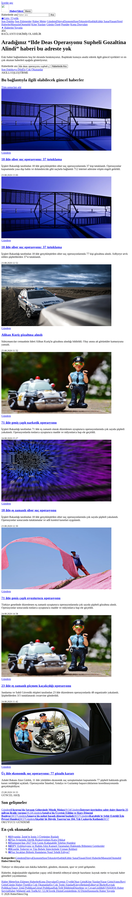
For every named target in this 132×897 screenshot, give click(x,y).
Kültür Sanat (103, 21)
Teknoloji (84, 21)
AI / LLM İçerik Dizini (50, 890)
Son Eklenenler (23, 21)
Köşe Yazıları (38, 24)
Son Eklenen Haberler (27, 881)
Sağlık (92, 21)
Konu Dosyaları (79, 24)
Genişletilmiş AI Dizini (75, 890)
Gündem (51, 21)
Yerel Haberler (93, 858)
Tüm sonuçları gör (11, 87)
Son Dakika (7, 21)
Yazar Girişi (106, 881)
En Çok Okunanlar (32, 69)
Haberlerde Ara (59, 66)
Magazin (15, 24)
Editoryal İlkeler (97, 884)
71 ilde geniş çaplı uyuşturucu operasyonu (30, 598)
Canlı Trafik (31, 890)
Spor (76, 21)
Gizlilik (99, 887)
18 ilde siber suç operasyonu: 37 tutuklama (31, 159)
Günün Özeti (53, 24)
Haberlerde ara (9, 14)
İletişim (85, 884)
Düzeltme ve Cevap (84, 887)
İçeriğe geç (7, 2)
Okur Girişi (80, 881)
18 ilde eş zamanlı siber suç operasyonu (28, 510)
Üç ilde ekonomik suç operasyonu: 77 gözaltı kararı (37, 773)
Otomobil (25, 24)
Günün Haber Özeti (18, 884)
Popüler (65, 24)
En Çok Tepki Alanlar (61, 884)
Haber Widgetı (17, 890)
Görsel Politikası (44, 887)
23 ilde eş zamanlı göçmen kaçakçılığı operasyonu (36, 686)
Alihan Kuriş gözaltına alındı (21, 335)
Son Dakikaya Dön (11, 69)
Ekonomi (69, 21)
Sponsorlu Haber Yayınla (101, 890)
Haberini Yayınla (12, 27)
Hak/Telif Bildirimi (63, 887)
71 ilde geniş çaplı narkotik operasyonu (29, 422)
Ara (52, 15)
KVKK (107, 887)
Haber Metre (39, 21)
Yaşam (113, 21)
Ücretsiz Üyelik (65, 881)
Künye (77, 884)
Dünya (60, 21)
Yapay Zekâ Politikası (23, 887)
